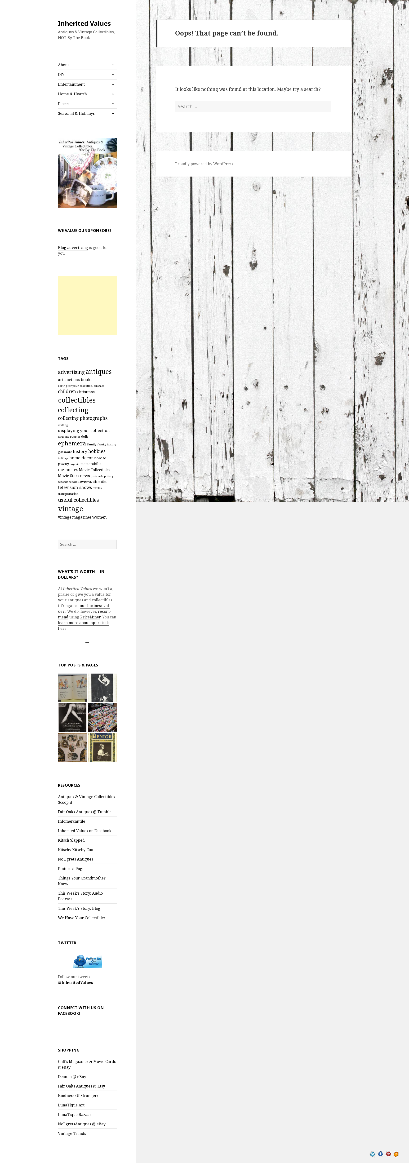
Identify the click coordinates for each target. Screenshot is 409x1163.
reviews (85, 481)
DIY (61, 74)
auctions (72, 379)
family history (106, 444)
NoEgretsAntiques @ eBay (82, 1124)
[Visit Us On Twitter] (373, 1153)
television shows (75, 487)
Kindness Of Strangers (78, 1095)
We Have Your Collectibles (82, 917)
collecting (73, 409)
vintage (70, 508)
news (85, 475)
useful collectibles (78, 500)
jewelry (63, 464)
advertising (71, 371)
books (86, 379)
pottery (108, 476)
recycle (73, 482)
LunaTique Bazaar (74, 1114)
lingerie (75, 464)
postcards (97, 476)
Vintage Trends (72, 1133)
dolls (84, 436)
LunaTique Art (71, 1105)
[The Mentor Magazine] (102, 747)
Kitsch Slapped (71, 840)
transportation (68, 494)
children (67, 391)
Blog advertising (73, 247)
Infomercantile (71, 821)
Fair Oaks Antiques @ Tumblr (84, 811)
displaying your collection (84, 430)
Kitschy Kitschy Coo (75, 849)
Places (63, 103)
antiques (99, 371)
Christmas (86, 391)
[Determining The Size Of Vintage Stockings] (72, 717)
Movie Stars (68, 475)
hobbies (97, 451)
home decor (81, 458)
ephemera (72, 443)
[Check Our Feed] (396, 1153)
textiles (97, 488)
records (63, 482)
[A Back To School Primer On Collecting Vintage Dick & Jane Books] (72, 688)
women (99, 517)
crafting (63, 425)
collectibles (77, 399)
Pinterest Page (71, 868)
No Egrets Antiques (75, 859)
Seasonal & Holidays (76, 113)
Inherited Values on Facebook (84, 830)
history (80, 451)
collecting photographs (83, 418)
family (91, 444)
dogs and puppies (69, 436)
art (60, 379)
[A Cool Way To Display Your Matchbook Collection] (102, 717)
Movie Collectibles (94, 469)
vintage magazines (74, 517)
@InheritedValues (75, 982)
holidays (63, 458)
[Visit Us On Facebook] (380, 1153)
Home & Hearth (72, 94)
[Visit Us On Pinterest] (388, 1153)
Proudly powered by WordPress (204, 163)
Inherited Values (84, 23)
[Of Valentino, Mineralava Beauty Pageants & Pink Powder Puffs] (102, 688)
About (63, 64)
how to (100, 458)
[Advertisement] (87, 305)
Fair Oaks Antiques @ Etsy (81, 1086)
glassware (65, 452)
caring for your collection (75, 385)
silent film (100, 482)
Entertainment (71, 84)
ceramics (98, 385)
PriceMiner (90, 617)
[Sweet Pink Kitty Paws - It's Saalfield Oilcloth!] (72, 747)
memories (68, 469)
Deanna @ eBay (72, 1076)
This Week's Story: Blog (79, 908)
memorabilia (91, 464)
